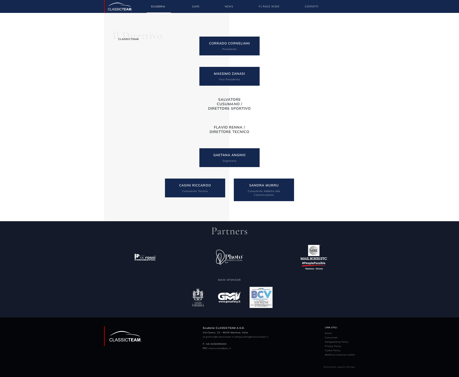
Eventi (328, 333)
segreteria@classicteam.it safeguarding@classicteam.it (235, 336)
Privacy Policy (333, 346)
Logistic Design (346, 367)
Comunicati (331, 337)
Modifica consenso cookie (340, 354)
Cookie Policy (333, 350)
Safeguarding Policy (336, 341)
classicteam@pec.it (219, 348)
